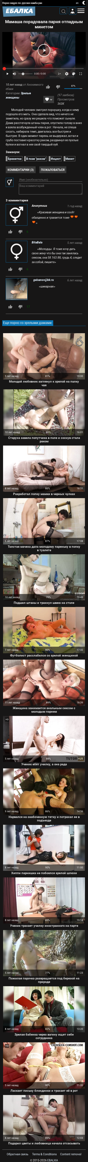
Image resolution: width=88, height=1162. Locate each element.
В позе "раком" (36, 158)
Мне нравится (47, 87)
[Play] (44, 50)
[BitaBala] (17, 252)
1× (59, 73)
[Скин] (74, 74)
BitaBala (37, 242)
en (77, 3)
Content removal (70, 1154)
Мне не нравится (57, 87)
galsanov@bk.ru (43, 280)
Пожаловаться (52, 169)
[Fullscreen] (81, 74)
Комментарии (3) (21, 169)
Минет (69, 158)
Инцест (56, 158)
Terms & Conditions (44, 1154)
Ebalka (52, 1160)
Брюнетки (14, 158)
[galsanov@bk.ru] (18, 289)
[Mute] (14, 74)
